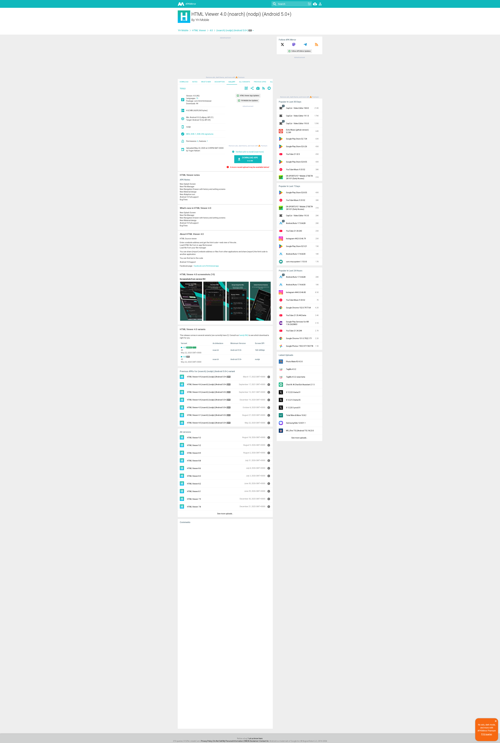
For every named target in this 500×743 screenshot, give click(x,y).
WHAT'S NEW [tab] (206, 82)
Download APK (250, 159)
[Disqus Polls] (225, 558)
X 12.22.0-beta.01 (293, 392)
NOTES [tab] (194, 82)
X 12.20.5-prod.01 (293, 408)
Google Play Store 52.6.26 (296, 146)
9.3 (204, 279)
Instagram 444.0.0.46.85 (296, 292)
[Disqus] (225, 626)
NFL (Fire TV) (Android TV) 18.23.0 (300, 431)
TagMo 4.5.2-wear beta (295, 377)
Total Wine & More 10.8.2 (296, 415)
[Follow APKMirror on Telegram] (305, 45)
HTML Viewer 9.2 (194, 445)
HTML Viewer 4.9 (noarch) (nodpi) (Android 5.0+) (207, 377)
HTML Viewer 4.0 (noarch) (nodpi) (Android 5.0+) (207, 423)
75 (197, 98)
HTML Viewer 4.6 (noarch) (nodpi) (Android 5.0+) (207, 384)
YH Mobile (202, 20)
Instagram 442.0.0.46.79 (296, 239)
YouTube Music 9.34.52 (295, 300)
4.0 (211, 30)
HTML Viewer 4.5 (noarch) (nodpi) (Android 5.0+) (207, 392)
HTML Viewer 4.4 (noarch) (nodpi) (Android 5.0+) (207, 400)
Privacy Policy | (207, 741)
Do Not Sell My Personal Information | (228, 741)
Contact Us (264, 741)
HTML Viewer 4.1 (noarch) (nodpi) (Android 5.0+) (207, 415)
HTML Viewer (199, 30)
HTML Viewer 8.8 (194, 461)
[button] (246, 88)
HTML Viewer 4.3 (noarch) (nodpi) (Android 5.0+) (207, 407)
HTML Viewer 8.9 (194, 453)
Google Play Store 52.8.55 (296, 162)
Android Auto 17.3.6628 (295, 223)
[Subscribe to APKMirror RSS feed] (316, 45)
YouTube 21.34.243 (294, 231)
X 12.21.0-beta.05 (293, 400)
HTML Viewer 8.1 (194, 491)
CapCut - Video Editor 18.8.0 (297, 108)
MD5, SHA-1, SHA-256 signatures (199, 134)
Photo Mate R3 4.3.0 (294, 362)
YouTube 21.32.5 (293, 154)
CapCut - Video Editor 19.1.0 (297, 116)
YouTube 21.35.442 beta (296, 315)
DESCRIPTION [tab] (220, 82)
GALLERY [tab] (232, 82)
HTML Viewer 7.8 (194, 507)
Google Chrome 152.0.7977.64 (298, 308)
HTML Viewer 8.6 (194, 468)
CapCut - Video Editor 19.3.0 (297, 216)
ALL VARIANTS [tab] (244, 82)
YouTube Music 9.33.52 (295, 169)
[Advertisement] (225, 57)
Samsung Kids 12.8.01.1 (296, 423)
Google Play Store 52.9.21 (296, 246)
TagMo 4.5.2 (291, 369)
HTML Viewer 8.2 (194, 484)
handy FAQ (243, 335)
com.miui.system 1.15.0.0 (296, 262)
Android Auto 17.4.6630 (295, 254)
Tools (183, 89)
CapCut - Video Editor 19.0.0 (297, 123)
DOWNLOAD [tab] (184, 82)
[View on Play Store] (258, 88)
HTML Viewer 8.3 (194, 476)
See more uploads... (225, 514)
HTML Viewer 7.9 (194, 499)
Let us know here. (256, 738)
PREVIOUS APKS (260, 82)
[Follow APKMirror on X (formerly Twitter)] (282, 45)
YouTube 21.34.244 (294, 331)
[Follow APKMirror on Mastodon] (293, 45)
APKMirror (191, 3)
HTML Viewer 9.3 (194, 438)
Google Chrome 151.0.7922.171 (299, 338)
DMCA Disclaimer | (252, 741)
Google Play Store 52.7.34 (296, 139)
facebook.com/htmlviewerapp (206, 266)
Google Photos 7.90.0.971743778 (299, 346)
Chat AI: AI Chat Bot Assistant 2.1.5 (300, 385)
